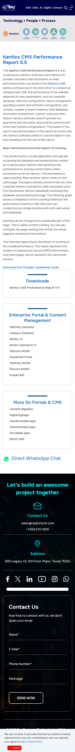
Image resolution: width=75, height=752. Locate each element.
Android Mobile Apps (23, 427)
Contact (58, 7)
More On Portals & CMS (37, 402)
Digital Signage (19, 415)
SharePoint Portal (21, 357)
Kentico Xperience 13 (23, 345)
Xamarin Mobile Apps (23, 421)
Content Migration (21, 409)
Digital (47, 7)
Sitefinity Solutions (22, 327)
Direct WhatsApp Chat (36, 458)
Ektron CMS (17, 439)
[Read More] (7, 579)
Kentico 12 (16, 339)
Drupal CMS (17, 375)
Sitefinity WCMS (20, 363)
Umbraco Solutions (22, 333)
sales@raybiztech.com (37, 523)
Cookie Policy (34, 741)
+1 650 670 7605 (37, 529)
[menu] (71, 8)
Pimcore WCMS (19, 369)
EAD (28, 7)
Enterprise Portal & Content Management (37, 317)
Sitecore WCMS (20, 351)
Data (35, 7)
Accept (14, 747)
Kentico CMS (56, 83)
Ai (41, 7)
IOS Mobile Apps (20, 433)
